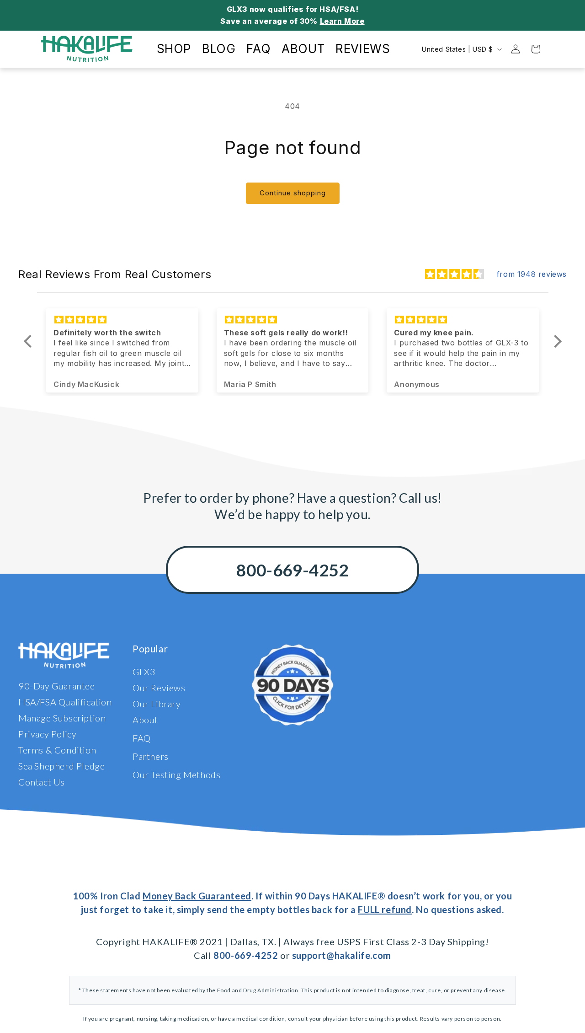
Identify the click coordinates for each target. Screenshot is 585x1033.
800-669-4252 (292, 570)
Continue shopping (293, 192)
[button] (29, 341)
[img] (454, 274)
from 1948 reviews (532, 274)
